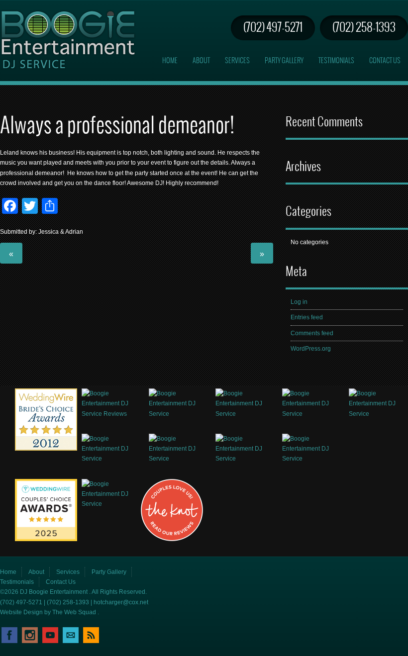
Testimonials (336, 61)
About (201, 61)
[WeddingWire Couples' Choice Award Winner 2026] (111, 503)
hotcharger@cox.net (121, 602)
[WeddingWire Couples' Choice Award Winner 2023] (245, 458)
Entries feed (307, 317)
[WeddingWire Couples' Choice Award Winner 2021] (111, 458)
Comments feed (312, 333)
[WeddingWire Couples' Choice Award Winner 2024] (311, 458)
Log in (299, 301)
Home (170, 61)
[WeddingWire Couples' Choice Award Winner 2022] (178, 458)
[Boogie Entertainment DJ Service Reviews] (46, 448)
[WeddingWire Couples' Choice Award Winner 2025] (46, 539)
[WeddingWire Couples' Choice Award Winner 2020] (378, 413)
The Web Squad (75, 612)
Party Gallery (284, 61)
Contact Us (385, 61)
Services (237, 61)
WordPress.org (311, 348)
